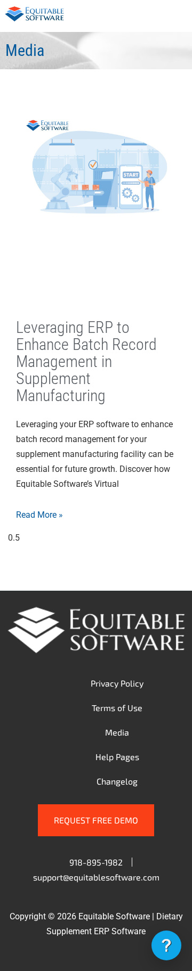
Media (117, 732)
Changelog (117, 781)
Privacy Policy (117, 683)
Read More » (39, 515)
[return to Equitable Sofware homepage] (34, 19)
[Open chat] (166, 945)
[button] (175, 16)
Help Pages (117, 757)
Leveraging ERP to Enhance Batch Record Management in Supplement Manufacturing (86, 361)
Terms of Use (117, 708)
